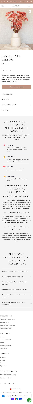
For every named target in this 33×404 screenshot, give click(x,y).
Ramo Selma (3, 348)
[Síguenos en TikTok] (13, 383)
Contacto (2, 360)
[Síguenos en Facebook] (1, 383)
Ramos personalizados (6, 328)
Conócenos (3, 357)
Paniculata (3, 342)
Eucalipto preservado (5, 340)
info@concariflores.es (10, 374)
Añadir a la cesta (16, 87)
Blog (1, 363)
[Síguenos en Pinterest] (9, 383)
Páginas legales (4, 366)
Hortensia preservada (5, 345)
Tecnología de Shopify (24, 392)
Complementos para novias (7, 319)
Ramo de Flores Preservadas (7, 325)
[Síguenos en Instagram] (5, 383)
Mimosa (2, 337)
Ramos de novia (4, 322)
